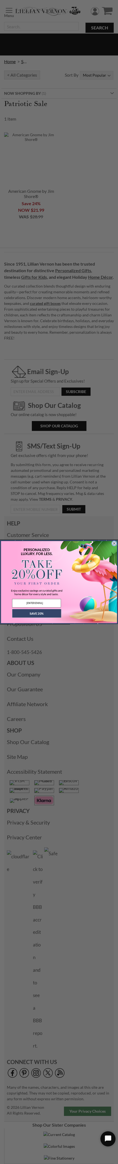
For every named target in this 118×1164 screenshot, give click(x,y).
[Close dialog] (114, 543)
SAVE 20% (37, 613)
